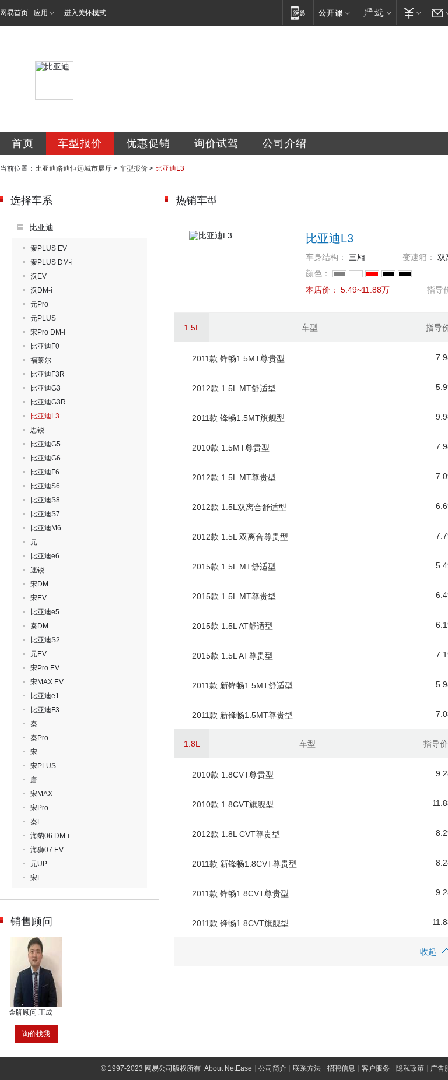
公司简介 (272, 1068)
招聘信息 (341, 1068)
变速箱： (418, 257)
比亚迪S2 (45, 640)
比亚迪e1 (45, 696)
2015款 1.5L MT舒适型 (234, 566)
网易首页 (14, 13)
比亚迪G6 (45, 458)
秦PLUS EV (48, 248)
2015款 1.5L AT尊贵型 (232, 655)
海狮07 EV (47, 850)
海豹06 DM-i (49, 836)
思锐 (37, 430)
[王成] (36, 941)
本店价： (322, 289)
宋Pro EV (45, 668)
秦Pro (39, 738)
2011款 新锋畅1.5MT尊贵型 (242, 715)
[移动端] (297, 12)
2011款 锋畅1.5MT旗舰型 (238, 418)
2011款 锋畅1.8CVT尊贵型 (240, 893)
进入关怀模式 (85, 13)
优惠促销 (148, 143)
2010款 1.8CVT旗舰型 (233, 804)
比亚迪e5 (45, 612)
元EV (38, 654)
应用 (41, 13)
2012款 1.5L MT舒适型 (234, 388)
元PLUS (43, 318)
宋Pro (39, 808)
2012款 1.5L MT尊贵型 (234, 477)
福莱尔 (40, 360)
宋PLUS (43, 766)
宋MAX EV (47, 682)
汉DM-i (41, 290)
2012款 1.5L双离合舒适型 (239, 507)
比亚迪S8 (45, 500)
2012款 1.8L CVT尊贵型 (236, 834)
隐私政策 (410, 1068)
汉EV (38, 276)
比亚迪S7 (45, 514)
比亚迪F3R (47, 374)
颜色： (318, 273)
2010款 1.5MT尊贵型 (231, 447)
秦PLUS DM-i (51, 262)
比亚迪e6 (45, 556)
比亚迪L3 (45, 416)
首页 (23, 143)
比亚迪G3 (45, 388)
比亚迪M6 (45, 528)
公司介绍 (284, 143)
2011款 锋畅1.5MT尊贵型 (238, 358)
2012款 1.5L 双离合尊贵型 (240, 536)
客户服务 (376, 1068)
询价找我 (36, 1034)
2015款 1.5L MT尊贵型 (234, 596)
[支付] (411, 12)
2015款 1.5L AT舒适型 (232, 626)
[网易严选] (375, 12)
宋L (35, 878)
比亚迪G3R (48, 402)
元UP (38, 864)
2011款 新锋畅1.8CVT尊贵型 (244, 863)
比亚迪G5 (45, 444)
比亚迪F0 (45, 346)
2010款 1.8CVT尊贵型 (233, 774)
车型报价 (80, 143)
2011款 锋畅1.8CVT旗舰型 (240, 923)
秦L (35, 822)
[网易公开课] (334, 12)
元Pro (39, 304)
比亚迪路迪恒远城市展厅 (73, 168)
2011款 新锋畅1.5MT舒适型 (242, 685)
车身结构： (326, 257)
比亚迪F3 (45, 710)
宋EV (38, 598)
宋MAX (41, 794)
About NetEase (228, 1068)
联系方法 (307, 1068)
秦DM (39, 626)
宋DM (39, 584)
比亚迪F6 (45, 472)
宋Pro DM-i (47, 332)
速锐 (37, 570)
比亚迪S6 (45, 486)
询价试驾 (216, 143)
